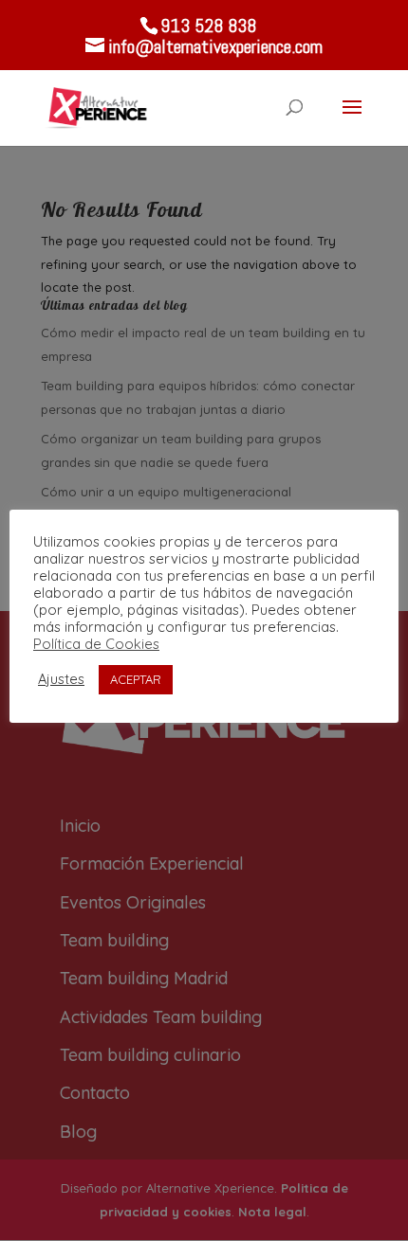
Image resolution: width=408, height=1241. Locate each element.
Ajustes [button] (61, 679)
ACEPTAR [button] (135, 679)
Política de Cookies (96, 644)
